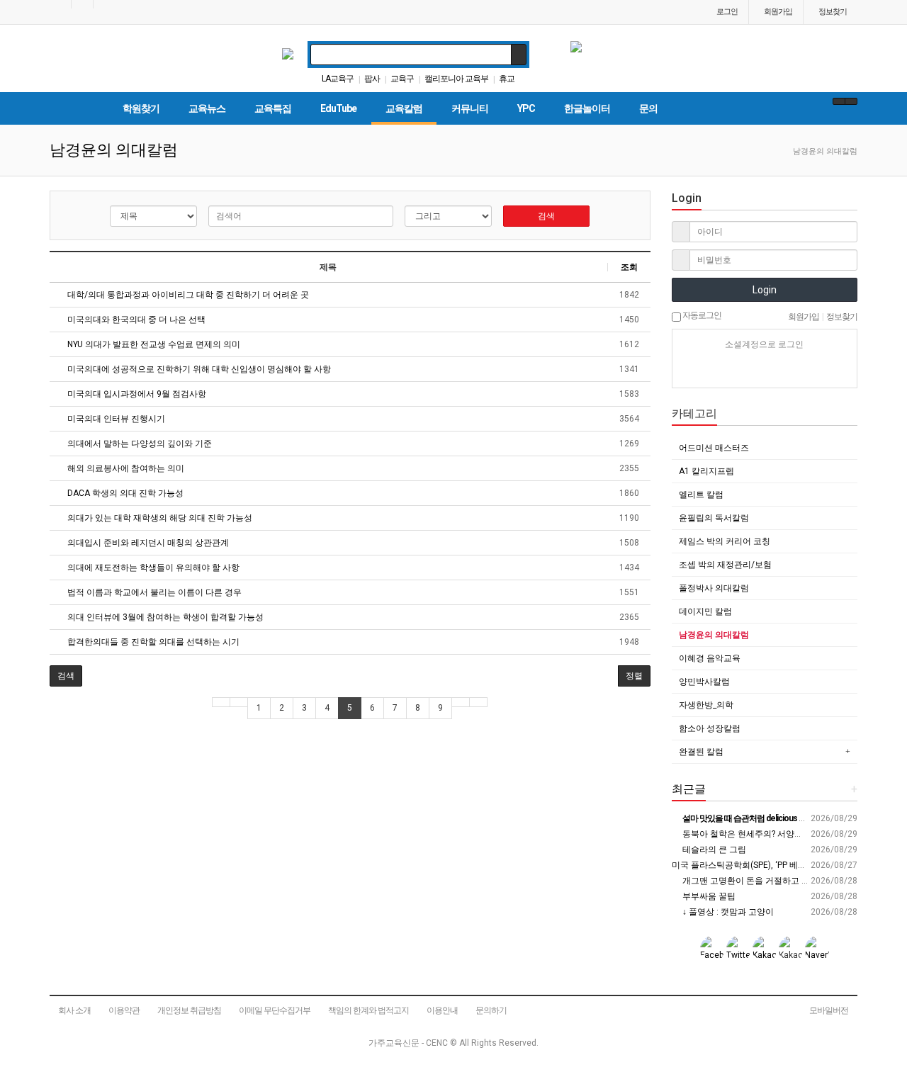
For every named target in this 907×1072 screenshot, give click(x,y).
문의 (648, 108)
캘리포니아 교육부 (456, 79)
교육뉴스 (206, 108)
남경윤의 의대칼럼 (714, 635)
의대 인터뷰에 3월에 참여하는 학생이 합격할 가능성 (164, 617)
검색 (546, 216)
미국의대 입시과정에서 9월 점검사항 (135, 394)
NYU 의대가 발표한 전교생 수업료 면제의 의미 (152, 344)
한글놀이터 (587, 108)
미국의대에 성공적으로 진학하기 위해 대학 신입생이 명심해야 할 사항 (198, 369)
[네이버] (715, 369)
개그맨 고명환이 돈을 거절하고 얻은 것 (754, 881)
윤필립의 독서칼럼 (714, 518)
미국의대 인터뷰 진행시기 (115, 419)
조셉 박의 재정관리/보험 (725, 565)
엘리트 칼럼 (701, 495)
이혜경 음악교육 (709, 658)
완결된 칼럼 (701, 752)
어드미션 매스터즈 (714, 448)
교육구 (402, 79)
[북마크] (82, 4)
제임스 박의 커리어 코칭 (724, 541)
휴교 (506, 79)
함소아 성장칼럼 (709, 728)
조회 (629, 267)
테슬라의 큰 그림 (713, 849)
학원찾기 (141, 108)
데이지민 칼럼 (705, 611)
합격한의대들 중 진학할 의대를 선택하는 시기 (152, 642)
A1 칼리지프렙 (706, 471)
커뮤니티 (469, 108)
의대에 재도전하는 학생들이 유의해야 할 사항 (152, 567)
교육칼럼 (403, 108)
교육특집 (272, 108)
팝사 (372, 79)
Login (765, 289)
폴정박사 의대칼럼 (714, 588)
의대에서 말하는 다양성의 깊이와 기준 (138, 443)
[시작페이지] (60, 4)
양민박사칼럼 (704, 682)
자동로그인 (701, 315)
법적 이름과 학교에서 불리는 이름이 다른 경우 (153, 592)
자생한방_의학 (706, 705)
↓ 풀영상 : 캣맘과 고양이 (727, 912)
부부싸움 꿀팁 (708, 896)
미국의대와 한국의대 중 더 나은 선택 (135, 320)
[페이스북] (764, 369)
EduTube (338, 108)
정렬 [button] (634, 676)
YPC (526, 108)
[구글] (789, 369)
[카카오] (739, 369)
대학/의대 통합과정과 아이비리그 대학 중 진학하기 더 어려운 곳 (187, 295)
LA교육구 (338, 79)
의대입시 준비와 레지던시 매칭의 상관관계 (147, 543)
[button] (66, 676)
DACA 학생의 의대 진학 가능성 (124, 493)
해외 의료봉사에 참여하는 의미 (124, 468)
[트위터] (814, 369)
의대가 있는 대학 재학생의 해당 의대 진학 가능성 (158, 518)
